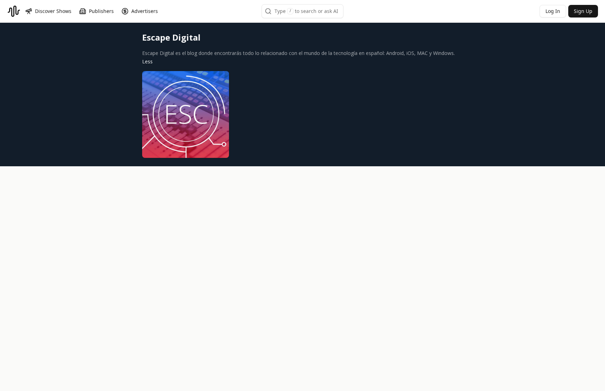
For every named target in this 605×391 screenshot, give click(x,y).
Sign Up (583, 11)
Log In (552, 11)
